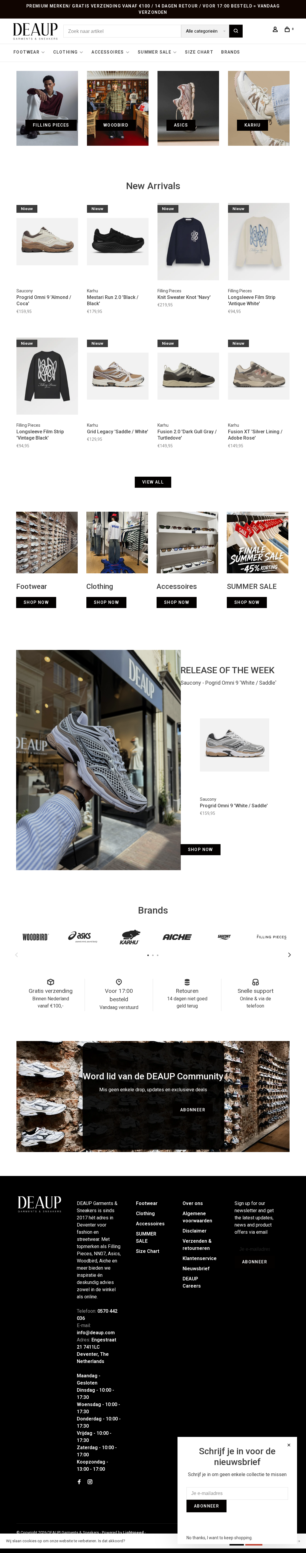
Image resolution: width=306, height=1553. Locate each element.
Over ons (193, 1203)
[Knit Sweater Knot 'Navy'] (188, 242)
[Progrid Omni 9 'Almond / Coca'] (47, 242)
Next (290, 955)
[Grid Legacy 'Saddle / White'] (118, 377)
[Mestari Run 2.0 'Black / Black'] (118, 242)
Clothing (65, 52)
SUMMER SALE (154, 52)
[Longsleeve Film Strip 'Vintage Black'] (47, 377)
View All (153, 482)
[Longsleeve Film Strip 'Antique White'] (259, 242)
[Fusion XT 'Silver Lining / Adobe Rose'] (259, 377)
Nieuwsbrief (196, 1268)
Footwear (26, 52)
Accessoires (107, 52)
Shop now (200, 849)
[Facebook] (79, 1482)
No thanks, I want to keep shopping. (219, 1537)
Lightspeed (133, 1532)
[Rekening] (276, 30)
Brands (230, 52)
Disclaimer (194, 1231)
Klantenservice (200, 1258)
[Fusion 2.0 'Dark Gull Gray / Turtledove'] (188, 377)
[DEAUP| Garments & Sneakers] (39, 1204)
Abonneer (192, 1109)
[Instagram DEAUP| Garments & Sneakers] (90, 1482)
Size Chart (199, 52)
